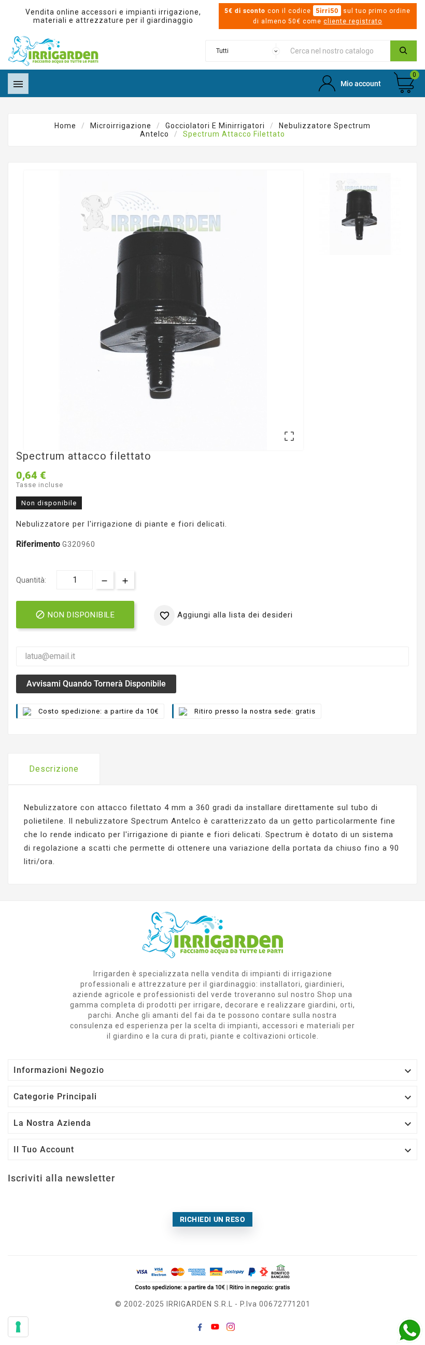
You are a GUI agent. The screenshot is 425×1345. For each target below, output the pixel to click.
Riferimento (39, 544)
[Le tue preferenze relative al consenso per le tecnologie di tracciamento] (18, 1327)
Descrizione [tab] (54, 769)
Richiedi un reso (213, 1219)
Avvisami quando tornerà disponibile (96, 684)
